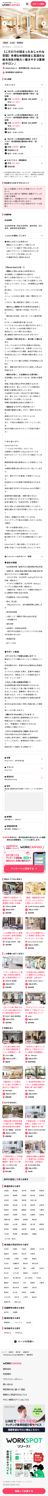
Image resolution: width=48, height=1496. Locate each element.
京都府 (15, 1215)
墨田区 (6, 1283)
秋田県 (41, 1190)
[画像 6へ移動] (24, 36)
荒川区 (6, 1273)
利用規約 (7, 1373)
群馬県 (41, 1195)
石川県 (24, 1205)
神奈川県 (33, 1200)
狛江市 (24, 1254)
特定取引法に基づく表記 (14, 1389)
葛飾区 (32, 1283)
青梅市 (25, 1273)
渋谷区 (41, 1268)
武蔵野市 (16, 1263)
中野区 (24, 1292)
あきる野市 (28, 1278)
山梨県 (41, 1205)
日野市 (15, 1254)
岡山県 (34, 1219)
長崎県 (32, 1229)
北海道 (6, 1190)
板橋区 (32, 1292)
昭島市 (6, 1254)
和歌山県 (7, 1219)
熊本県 (41, 1229)
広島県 (6, 1224)
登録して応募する (24, 1491)
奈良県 (41, 1215)
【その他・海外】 (10, 1239)
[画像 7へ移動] (26, 36)
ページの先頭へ (26, 1341)
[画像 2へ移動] (17, 36)
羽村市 (34, 1287)
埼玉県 (6, 1200)
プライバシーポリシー (13, 1379)
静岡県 (24, 1210)
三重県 (41, 1210)
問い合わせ (8, 1384)
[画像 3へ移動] (19, 36)
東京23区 (17, 1302)
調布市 (25, 1263)
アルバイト (18, 1322)
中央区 (39, 1278)
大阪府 (24, 1215)
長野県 (6, 1210)
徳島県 (24, 1224)
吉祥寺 (6, 1312)
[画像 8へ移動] (28, 36)
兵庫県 (32, 1215)
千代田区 (7, 1258)
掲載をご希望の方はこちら (15, 1394)
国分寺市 (16, 1287)
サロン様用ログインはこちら (16, 1399)
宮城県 (32, 1190)
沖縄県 (34, 1234)
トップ (3, 1352)
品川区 (15, 1292)
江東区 (32, 1268)
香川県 (32, 1224)
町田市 (6, 1287)
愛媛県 (41, 1224)
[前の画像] (4, 23)
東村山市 (35, 1263)
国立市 (6, 1278)
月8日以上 (18, 1333)
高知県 (6, 1229)
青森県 (15, 1190)
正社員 (12, 43)
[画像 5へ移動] (23, 36)
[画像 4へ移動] (21, 36)
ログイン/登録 (38, 4)
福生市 (34, 1297)
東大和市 (7, 1268)
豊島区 (34, 1258)
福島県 (15, 1195)
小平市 (25, 1297)
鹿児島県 (25, 1234)
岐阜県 (15, 1210)
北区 (24, 1283)
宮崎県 (15, 1234)
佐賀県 (24, 1229)
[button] (24, 100)
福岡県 (15, 1229)
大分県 (6, 1234)
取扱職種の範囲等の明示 (11, 1484)
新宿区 (6, 1292)
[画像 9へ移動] (30, 36)
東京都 (24, 1200)
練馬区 (32, 1249)
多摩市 (32, 1254)
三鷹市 (41, 1283)
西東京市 (7, 1302)
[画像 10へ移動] (32, 36)
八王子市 (7, 1297)
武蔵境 (15, 1312)
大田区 (25, 1258)
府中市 (16, 1297)
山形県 (6, 1195)
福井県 (32, 1205)
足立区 (6, 1263)
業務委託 (20, 43)
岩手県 (24, 1190)
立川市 (41, 1249)
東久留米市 (16, 1278)
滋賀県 (6, 1215)
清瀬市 (25, 1287)
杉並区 (24, 1249)
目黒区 (15, 1249)
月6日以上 (7, 1333)
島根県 (25, 1219)
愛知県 (32, 1210)
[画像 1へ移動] (15, 36)
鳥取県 (16, 1219)
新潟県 (6, 1205)
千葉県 (15, 1200)
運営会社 (7, 1368)
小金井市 (35, 1273)
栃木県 (32, 1195)
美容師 (5, 43)
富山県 (15, 1205)
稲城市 (16, 1268)
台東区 (16, 1258)
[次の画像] (43, 23)
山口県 (15, 1224)
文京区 (6, 1249)
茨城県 (24, 1195)
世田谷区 (16, 1283)
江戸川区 (16, 1273)
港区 (24, 1268)
